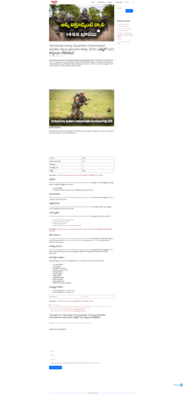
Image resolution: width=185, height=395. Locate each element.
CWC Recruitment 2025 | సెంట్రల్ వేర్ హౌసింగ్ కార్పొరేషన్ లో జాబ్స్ (75, 301)
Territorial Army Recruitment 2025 (81, 308)
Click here (85, 296)
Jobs (126, 2)
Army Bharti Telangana (57, 306)
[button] (133, 2)
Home (93, 2)
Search (119, 8)
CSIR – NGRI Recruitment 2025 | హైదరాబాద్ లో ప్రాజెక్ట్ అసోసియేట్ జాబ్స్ (67, 309)
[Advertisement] (81, 79)
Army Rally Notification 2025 (79, 306)
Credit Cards (101, 2)
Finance (110, 2)
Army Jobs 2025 (67, 306)
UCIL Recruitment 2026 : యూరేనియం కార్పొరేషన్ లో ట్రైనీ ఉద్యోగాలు (125, 34)
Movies (119, 39)
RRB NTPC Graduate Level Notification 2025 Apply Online (73, 323)
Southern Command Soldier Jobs (63, 308)
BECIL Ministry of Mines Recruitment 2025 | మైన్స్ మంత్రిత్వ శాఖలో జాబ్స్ (68, 311)
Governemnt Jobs (56, 305)
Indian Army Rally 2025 (94, 306)
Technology (118, 2)
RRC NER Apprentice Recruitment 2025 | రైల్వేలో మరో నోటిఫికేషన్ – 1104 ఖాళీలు (80, 175)
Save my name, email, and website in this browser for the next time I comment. (75, 363)
